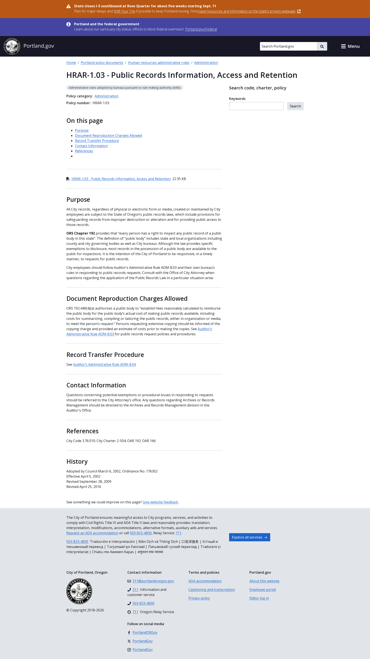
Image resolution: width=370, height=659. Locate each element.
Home (71, 62)
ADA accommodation (205, 581)
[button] (350, 46)
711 (178, 533)
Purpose (82, 130)
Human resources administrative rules (158, 62)
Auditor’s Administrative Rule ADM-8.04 (104, 364)
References (84, 151)
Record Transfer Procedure (97, 140)
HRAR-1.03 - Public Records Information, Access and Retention (121, 178)
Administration (206, 62)
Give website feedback (160, 502)
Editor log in (259, 598)
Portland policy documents (102, 62)
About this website (264, 581)
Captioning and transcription (211, 589)
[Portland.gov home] (28, 46)
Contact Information (91, 145)
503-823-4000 (141, 533)
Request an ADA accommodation (92, 533)
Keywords (237, 98)
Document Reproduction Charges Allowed (108, 135)
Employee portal (262, 589)
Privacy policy (199, 598)
